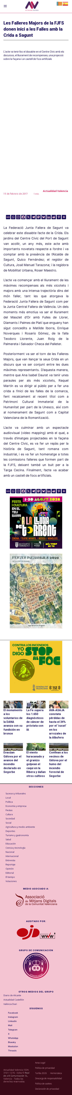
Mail (10, 1025)
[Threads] (5, 1051)
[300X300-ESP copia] (36, 667)
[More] (64, 217)
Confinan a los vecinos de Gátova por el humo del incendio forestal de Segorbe (58, 764)
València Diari (10, 1004)
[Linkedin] (48, 217)
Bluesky (12, 1042)
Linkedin (12, 1021)
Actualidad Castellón (13, 999)
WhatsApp (13, 1038)
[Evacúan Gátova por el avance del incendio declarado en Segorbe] (13, 747)
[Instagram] (18, 217)
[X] (28, 217)
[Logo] (32, 6)
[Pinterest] (59, 217)
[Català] (60, 3)
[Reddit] (54, 217)
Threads (12, 1050)
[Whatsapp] (13, 217)
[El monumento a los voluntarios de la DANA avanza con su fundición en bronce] (13, 704)
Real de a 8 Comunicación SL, (16, 1074)
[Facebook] (23, 217)
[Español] (66, 3)
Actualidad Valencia (55, 191)
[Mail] (5, 1025)
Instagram (13, 1017)
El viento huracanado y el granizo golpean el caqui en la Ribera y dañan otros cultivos (36, 764)
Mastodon (13, 1046)
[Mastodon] (38, 217)
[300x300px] (36, 547)
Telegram (12, 1030)
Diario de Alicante (12, 995)
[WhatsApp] (5, 1038)
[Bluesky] (43, 217)
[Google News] (8, 217)
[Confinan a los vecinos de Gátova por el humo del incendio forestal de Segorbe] (59, 747)
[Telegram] (33, 217)
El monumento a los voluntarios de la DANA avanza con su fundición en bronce (13, 722)
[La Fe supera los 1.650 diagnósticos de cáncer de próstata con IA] (36, 704)
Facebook (13, 1013)
